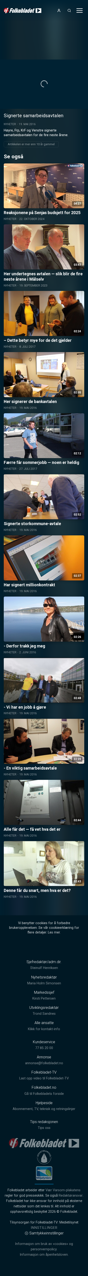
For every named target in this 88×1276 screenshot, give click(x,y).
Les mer (54, 932)
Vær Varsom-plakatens (63, 1190)
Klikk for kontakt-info (44, 1029)
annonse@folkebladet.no (44, 1063)
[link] (22, 10)
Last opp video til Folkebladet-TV (44, 1078)
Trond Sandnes (44, 1014)
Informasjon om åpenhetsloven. (44, 1255)
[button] (44, 84)
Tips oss (44, 1128)
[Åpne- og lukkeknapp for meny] (79, 10)
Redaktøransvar (71, 1196)
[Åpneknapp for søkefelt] (69, 10)
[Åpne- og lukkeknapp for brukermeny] (59, 10)
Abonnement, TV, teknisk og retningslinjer (44, 1109)
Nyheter (10, 124)
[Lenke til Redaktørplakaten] (44, 1157)
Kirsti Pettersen (44, 998)
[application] (44, 84)
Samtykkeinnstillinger (46, 1233)
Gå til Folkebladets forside (44, 1094)
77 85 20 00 (44, 1048)
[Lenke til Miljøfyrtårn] (44, 1173)
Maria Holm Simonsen (44, 983)
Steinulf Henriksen (44, 968)
